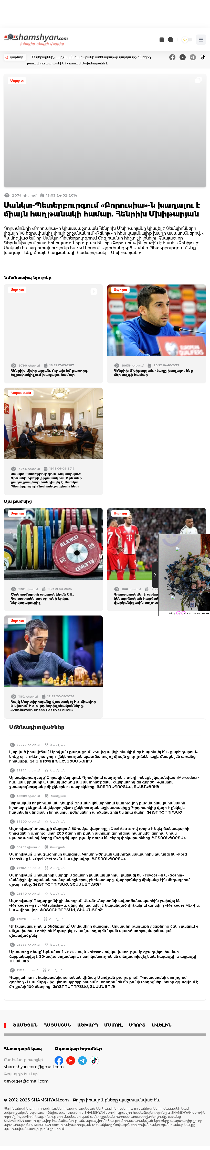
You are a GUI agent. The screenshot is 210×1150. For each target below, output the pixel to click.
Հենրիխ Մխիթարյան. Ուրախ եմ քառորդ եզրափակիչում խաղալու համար (48, 373)
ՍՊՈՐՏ (137, 1025)
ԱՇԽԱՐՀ (87, 1025)
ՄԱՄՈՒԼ (113, 1025)
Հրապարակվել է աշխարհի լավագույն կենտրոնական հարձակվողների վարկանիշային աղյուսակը (151, 598)
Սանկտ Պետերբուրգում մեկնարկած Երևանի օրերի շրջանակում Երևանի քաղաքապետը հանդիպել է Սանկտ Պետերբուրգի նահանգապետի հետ (46, 480)
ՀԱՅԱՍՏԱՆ (57, 1025)
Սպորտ (17, 81)
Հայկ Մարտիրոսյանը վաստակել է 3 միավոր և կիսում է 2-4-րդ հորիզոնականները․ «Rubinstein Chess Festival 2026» (53, 706)
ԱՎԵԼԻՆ (162, 1025)
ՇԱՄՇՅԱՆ (25, 1025)
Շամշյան (58, 745)
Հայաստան (20, 393)
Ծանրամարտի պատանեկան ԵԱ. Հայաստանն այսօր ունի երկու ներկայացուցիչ (42, 598)
